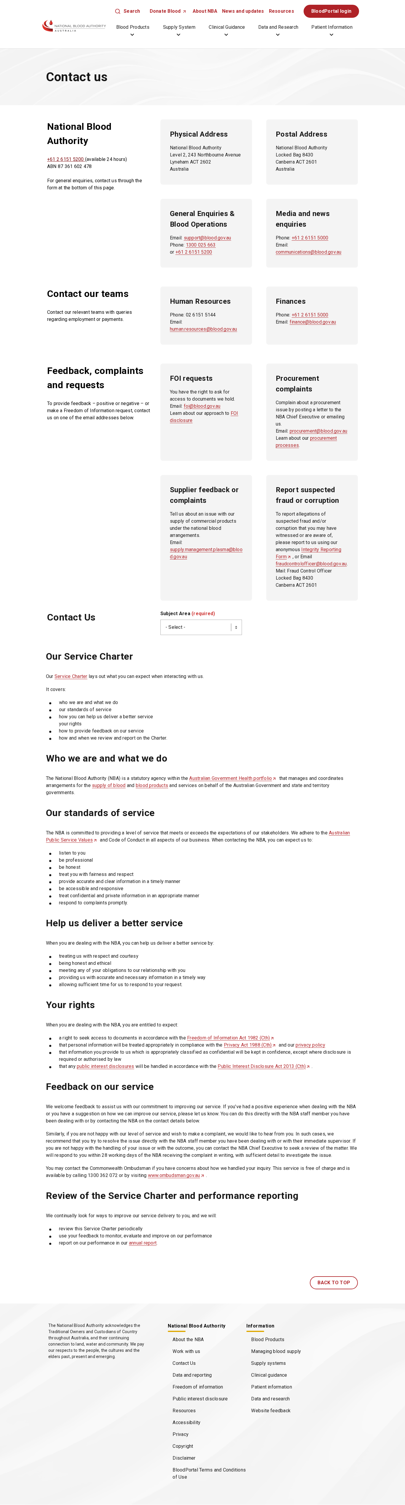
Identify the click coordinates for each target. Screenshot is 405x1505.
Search (132, 11)
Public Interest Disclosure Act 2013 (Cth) (263, 1066)
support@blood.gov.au (207, 238)
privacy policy (310, 1045)
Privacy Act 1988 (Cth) (249, 1045)
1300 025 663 (201, 245)
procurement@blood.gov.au (318, 431)
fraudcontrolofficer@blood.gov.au (311, 564)
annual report (143, 1243)
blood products (152, 785)
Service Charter (71, 676)
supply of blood (109, 785)
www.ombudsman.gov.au (176, 1176)
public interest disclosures (105, 1066)
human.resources (188, 329)
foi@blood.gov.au (202, 406)
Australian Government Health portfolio (232, 778)
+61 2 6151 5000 (310, 238)
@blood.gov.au (221, 329)
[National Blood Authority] (74, 26)
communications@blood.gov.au (308, 252)
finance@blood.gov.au (313, 322)
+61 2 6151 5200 (66, 159)
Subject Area (187, 613)
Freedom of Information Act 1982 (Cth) (230, 1038)
